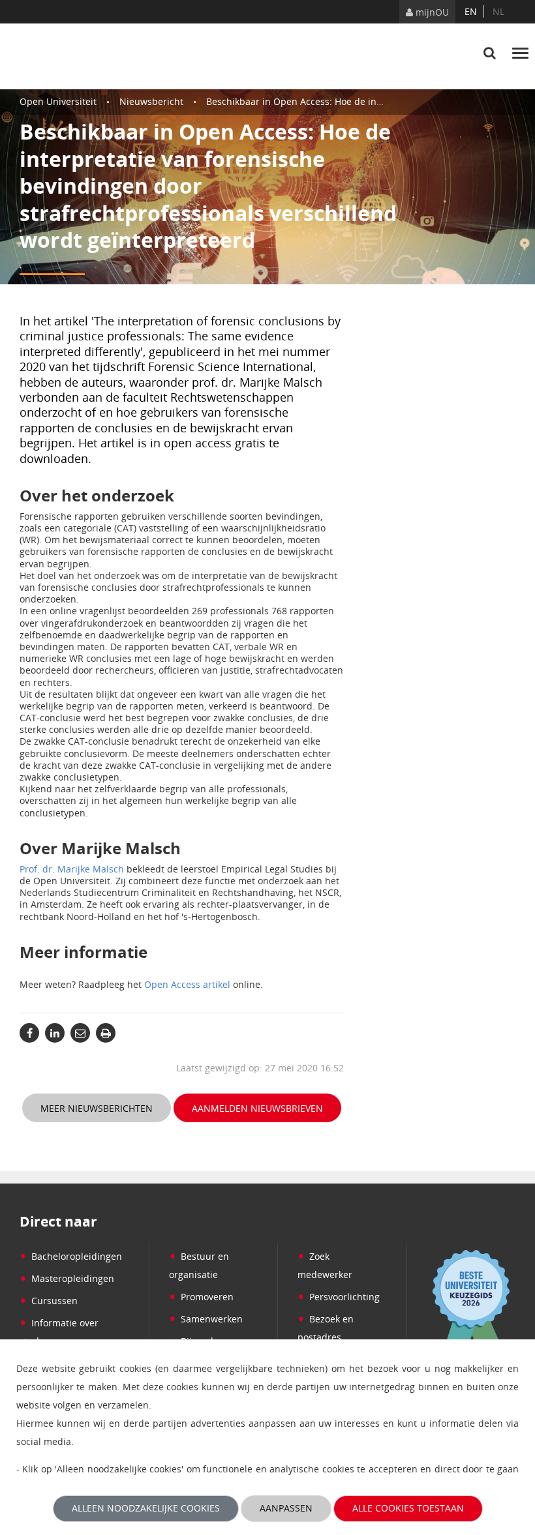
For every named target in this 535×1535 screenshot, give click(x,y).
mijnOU (431, 12)
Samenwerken (206, 1319)
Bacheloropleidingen (71, 1256)
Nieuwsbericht (151, 101)
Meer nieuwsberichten (96, 1108)
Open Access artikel (187, 984)
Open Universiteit (58, 101)
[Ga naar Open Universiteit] (81, 56)
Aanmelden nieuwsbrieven (257, 1108)
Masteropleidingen (67, 1278)
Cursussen (49, 1300)
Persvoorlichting (339, 1296)
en (471, 11)
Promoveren (201, 1296)
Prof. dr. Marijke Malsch (72, 869)
